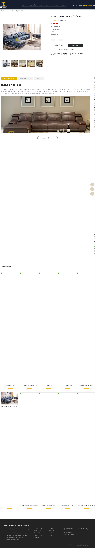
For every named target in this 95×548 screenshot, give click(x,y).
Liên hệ (64, 5)
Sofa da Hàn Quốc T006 (48, 505)
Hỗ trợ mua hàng (68, 534)
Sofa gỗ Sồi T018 (67, 385)
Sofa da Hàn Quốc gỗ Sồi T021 (15, 11)
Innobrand (85, 545)
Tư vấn (50, 533)
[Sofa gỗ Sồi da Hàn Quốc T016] (29, 327)
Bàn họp (36, 537)
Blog (47, 5)
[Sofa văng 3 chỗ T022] (67, 447)
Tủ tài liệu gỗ (37, 530)
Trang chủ (25, 5)
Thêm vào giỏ (59, 45)
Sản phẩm (33, 5)
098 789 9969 (88, 5)
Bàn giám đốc (38, 528)
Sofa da (5, 11)
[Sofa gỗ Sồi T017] (48, 327)
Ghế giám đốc (38, 535)
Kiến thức (51, 530)
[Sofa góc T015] (10, 327)
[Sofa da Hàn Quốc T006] (48, 447)
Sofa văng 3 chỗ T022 (67, 505)
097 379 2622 (80, 55)
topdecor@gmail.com (12, 539)
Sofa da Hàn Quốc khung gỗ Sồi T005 (29, 505)
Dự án (41, 5)
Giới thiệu (55, 5)
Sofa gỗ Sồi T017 (48, 385)
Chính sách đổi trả (68, 532)
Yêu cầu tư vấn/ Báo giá (67, 49)
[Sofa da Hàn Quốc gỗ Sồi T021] (9, 398)
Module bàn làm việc (40, 533)
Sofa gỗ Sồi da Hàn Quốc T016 (29, 385)
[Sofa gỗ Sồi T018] (67, 327)
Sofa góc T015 (10, 385)
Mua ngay (75, 45)
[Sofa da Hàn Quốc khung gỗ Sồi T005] (29, 447)
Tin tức (51, 528)
